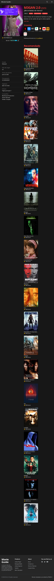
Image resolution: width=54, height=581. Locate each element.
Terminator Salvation (29, 379)
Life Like (26, 523)
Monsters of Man (28, 92)
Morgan (26, 212)
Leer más (26, 21)
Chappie (26, 356)
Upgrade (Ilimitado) (29, 188)
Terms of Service (32, 566)
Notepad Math (18, 564)
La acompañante (28, 260)
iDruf (29, 562)
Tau (25, 403)
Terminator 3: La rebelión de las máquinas (34, 499)
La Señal (26, 427)
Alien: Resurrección (28, 236)
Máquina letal (27, 140)
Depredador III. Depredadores (31, 332)
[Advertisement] (12, 52)
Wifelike (26, 475)
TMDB (49, 577)
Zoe (25, 308)
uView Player (18, 562)
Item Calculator (18, 570)
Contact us (30, 564)
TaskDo (17, 568)
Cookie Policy (31, 568)
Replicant (26, 284)
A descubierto (27, 164)
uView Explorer (18, 566)
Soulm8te (26, 116)
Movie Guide (6, 2)
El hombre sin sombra (29, 451)
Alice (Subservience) (29, 68)
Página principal (6, 90)
